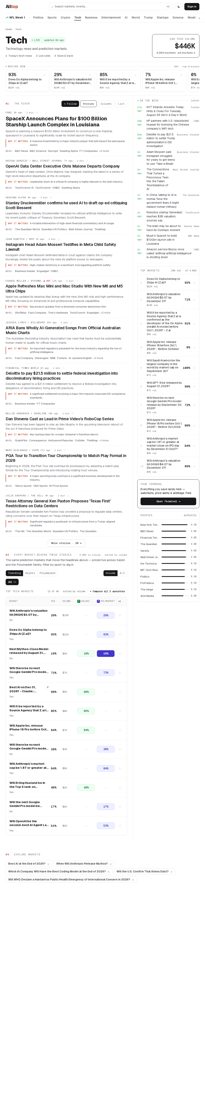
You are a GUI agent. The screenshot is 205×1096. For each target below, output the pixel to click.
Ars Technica (148, 563)
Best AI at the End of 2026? (29, 863)
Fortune (62, 358)
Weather (193, 17)
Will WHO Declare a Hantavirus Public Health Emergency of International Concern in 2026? (71, 879)
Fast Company (37, 312)
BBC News (21, 151)
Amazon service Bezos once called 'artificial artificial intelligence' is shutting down (169, 253)
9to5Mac (21, 312)
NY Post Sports (58, 486)
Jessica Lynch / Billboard (25, 322)
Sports (52, 17)
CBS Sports (40, 486)
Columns (106, 103)
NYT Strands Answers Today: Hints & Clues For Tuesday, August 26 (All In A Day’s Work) (167, 111)
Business (91, 17)
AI (126, 17)
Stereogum (41, 358)
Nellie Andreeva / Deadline (26, 413)
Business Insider (25, 271)
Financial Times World (22, 368)
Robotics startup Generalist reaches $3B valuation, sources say (164, 216)
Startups (163, 17)
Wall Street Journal (80, 229)
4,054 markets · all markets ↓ (175, 52)
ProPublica (147, 583)
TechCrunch (43, 187)
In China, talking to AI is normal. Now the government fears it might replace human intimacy (163, 201)
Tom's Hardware (58, 312)
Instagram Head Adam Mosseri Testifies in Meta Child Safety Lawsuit (61, 247)
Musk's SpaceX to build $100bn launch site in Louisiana (162, 239)
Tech (77, 17)
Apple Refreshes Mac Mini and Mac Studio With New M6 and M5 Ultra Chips (64, 288)
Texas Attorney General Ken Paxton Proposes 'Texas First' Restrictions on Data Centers (58, 503)
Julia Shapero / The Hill (24, 495)
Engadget (43, 271)
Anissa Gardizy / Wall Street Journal (34, 160)
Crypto (65, 17)
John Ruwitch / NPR (20, 239)
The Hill (20, 531)
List (121, 103)
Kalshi (30, 573)
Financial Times (150, 537)
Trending (14, 573)
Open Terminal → (168, 501)
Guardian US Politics (54, 229)
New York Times (150, 525)
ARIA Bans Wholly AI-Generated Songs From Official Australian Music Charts (63, 330)
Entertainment (111, 17)
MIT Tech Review (150, 570)
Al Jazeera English (80, 358)
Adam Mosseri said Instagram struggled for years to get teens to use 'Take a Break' (161, 158)
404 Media (147, 596)
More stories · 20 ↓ (66, 543)
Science (178, 17)
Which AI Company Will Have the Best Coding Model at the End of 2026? (59, 871)
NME (53, 358)
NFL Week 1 (17, 17)
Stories (88, 103)
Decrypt (53, 151)
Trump (148, 17)
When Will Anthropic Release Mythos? (84, 863)
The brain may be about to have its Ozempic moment (164, 228)
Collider (80, 440)
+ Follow (70, 103)
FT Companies (88, 151)
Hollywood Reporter (60, 440)
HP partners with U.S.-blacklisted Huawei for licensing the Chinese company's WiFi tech (168, 124)
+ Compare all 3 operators (107, 591)
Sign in (191, 6)
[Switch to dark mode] (178, 6)
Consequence (38, 440)
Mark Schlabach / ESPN (22, 450)
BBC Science (38, 151)
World (136, 17)
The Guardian (88, 531)
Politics (38, 17)
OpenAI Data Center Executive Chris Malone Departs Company (63, 166)
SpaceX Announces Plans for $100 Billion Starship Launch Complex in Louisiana (56, 121)
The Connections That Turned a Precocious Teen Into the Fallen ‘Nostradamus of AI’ (158, 179)
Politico (145, 576)
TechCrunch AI (24, 187)
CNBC (9, 112)
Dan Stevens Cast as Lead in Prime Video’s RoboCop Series (60, 418)
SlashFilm (21, 440)
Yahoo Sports (23, 486)
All (12, 6)
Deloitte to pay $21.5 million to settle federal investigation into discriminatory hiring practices (62, 376)
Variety (144, 550)
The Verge (146, 589)
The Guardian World (27, 229)
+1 (119, 601)
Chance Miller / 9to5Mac (24, 280)
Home (9, 29)
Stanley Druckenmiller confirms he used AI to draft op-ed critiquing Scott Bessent (66, 205)
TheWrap (100, 229)
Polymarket (48, 573)
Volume (110, 573)
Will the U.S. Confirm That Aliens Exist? (145, 871)
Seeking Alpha (69, 151)
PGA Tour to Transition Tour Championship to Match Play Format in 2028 (66, 458)
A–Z (122, 573)
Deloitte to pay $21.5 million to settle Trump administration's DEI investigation (161, 140)
